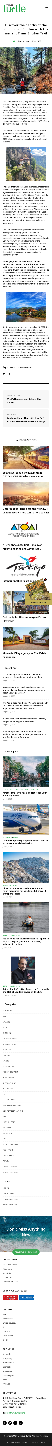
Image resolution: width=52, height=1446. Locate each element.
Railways (7, 1128)
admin (21, 41)
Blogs (6, 1027)
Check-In (7, 1033)
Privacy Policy (38, 1442)
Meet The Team (10, 1264)
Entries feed (9, 1194)
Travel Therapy (37, 790)
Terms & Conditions (17, 1442)
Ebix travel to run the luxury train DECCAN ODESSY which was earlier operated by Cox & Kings (23, 474)
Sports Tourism (11, 1144)
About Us (7, 1273)
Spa (4, 1139)
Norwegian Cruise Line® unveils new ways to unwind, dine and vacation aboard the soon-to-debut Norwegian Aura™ (24, 690)
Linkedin (21, 1423)
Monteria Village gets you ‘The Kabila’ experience (25, 655)
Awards (6, 1022)
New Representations (13, 1111)
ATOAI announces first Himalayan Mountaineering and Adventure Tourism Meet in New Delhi (22, 547)
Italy (5, 1094)
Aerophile (7, 837)
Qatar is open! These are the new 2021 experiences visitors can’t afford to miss (26, 510)
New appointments (12, 1105)
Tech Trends (9, 1150)
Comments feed (10, 1199)
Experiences (8, 790)
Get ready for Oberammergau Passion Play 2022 (25, 618)
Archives (6, 1384)
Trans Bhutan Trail (24, 367)
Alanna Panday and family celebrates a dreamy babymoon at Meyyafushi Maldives (24, 720)
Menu (46, 8)
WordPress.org (10, 1205)
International (10, 1083)
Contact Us (7, 1277)
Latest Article (21, 790)
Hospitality (8, 1077)
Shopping (7, 1133)
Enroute (7, 1055)
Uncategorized (10, 1172)
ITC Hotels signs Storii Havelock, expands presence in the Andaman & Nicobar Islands (23, 675)
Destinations (9, 1044)
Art (4, 1016)
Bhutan (12, 367)
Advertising (7, 1269)
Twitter (10, 1423)
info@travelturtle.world (15, 1413)
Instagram (15, 1423)
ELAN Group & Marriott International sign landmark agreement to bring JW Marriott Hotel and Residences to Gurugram (24, 734)
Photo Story (9, 1122)
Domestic (7, 885)
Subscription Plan (10, 1281)
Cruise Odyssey (10, 1038)
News (15, 837)
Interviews (8, 1089)
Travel (6, 1161)
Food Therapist (10, 1072)
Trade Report (15, 936)
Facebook (5, 1423)
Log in (6, 1188)
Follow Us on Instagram (26, 1252)
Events (6, 1061)
